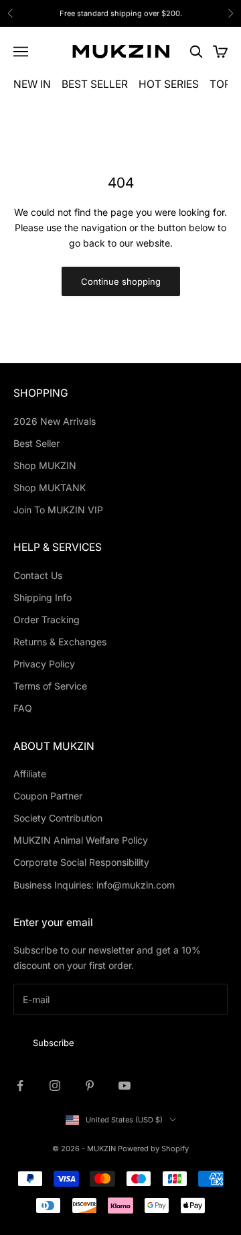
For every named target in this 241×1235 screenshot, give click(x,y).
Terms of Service (50, 686)
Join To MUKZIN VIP (58, 509)
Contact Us (37, 575)
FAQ (22, 708)
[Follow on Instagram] (55, 1085)
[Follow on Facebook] (20, 1085)
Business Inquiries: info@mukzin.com (94, 885)
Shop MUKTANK (49, 487)
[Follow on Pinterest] (89, 1085)
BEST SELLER (95, 84)
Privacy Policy (44, 663)
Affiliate (29, 773)
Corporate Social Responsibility (81, 862)
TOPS (224, 84)
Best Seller (36, 443)
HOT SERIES (169, 84)
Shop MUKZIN (44, 465)
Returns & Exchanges (59, 641)
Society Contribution (57, 818)
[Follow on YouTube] (124, 1085)
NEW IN (32, 84)
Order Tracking (46, 619)
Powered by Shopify (153, 1148)
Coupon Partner (47, 795)
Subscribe (53, 1042)
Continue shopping (121, 281)
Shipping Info (42, 597)
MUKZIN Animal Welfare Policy (80, 840)
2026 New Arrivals (54, 421)
